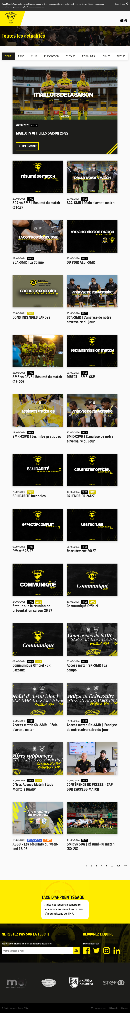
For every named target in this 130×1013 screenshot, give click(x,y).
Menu (123, 20)
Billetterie (113, 1008)
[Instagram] (106, 950)
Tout (8, 56)
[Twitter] (96, 950)
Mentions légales (98, 1008)
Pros (21, 56)
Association (51, 56)
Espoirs (70, 56)
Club (34, 56)
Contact (124, 1008)
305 (118, 865)
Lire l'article (29, 146)
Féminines (88, 56)
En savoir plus (120, 4)
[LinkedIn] (116, 950)
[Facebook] (86, 950)
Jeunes (106, 56)
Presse (121, 56)
